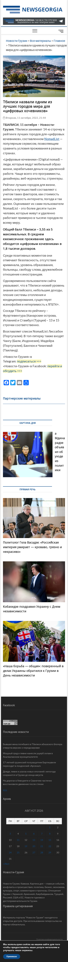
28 (41, 852)
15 (50, 839)
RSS (5, 790)
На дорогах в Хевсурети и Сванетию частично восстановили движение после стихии (27, 782)
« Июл (6, 863)
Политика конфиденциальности (49, 939)
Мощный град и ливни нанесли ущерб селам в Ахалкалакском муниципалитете (28, 755)
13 (34, 839)
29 (50, 852)
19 (26, 846)
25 (18, 852)
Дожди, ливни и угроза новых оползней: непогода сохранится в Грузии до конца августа (29, 773)
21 (41, 846)
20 (34, 846)
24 (10, 852)
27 (34, 852)
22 (50, 846)
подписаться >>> (29, 361)
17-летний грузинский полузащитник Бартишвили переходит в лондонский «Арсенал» (29, 764)
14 (41, 839)
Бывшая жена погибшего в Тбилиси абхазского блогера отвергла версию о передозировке (32, 746)
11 (18, 839)
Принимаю (11, 956)
